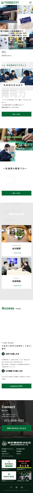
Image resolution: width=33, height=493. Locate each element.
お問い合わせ (5, 453)
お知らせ (18, 453)
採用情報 (18, 451)
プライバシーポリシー (8, 456)
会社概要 (4, 451)
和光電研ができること (8, 449)
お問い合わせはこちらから (16, 428)
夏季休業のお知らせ (7, 55)
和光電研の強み (20, 449)
